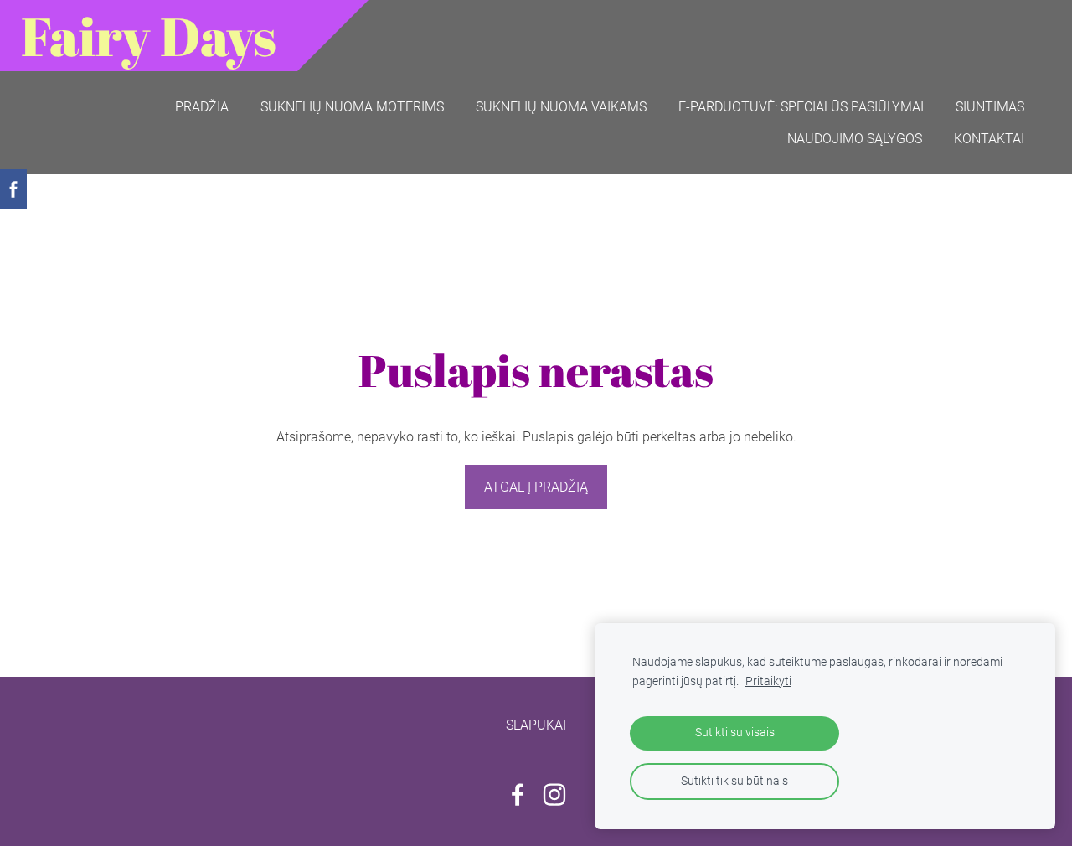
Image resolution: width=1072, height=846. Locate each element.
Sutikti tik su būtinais (734, 781)
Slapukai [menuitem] (536, 725)
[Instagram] (554, 794)
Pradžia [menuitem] (202, 107)
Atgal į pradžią (536, 487)
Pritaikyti (768, 681)
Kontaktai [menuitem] (989, 139)
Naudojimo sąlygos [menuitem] (854, 139)
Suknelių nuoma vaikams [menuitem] (561, 107)
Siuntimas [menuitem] (990, 107)
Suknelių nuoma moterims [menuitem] (352, 107)
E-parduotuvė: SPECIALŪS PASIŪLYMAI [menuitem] (801, 107)
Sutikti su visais (735, 732)
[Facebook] (517, 794)
